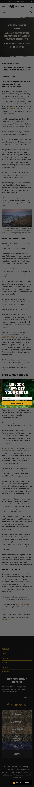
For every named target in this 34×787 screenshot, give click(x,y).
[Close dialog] (33, 380)
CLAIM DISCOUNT (17, 403)
